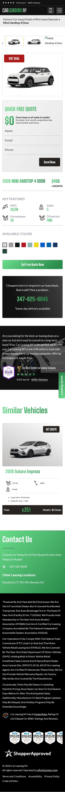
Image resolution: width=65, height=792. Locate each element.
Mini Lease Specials (46, 19)
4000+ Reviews (34, 3)
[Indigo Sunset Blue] (55, 245)
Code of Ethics (10, 780)
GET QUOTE (51, 429)
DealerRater (40, 714)
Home (7, 19)
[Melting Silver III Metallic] (11, 245)
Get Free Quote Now (32, 264)
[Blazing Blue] (42, 245)
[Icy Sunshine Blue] (49, 245)
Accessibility (35, 776)
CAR (14, 10)
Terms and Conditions (14, 776)
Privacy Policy (51, 776)
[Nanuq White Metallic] (5, 245)
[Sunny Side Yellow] (36, 245)
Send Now (49, 162)
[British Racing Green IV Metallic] (5, 251)
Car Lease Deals (22, 19)
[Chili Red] (23, 245)
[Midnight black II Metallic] (17, 245)
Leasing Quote (61, 385)
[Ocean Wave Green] (30, 245)
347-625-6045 (51, 10)
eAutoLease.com (47, 770)
